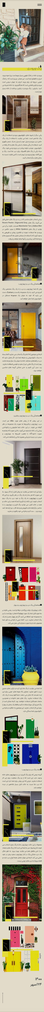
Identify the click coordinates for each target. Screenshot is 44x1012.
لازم (15, 695)
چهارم (21, 613)
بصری (22, 437)
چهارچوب (32, 498)
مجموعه (14, 295)
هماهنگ (9, 292)
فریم (25, 508)
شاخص (11, 784)
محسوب (39, 623)
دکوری (4, 142)
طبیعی (6, 232)
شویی (25, 75)
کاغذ (37, 154)
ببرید (6, 492)
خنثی (7, 219)
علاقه (12, 421)
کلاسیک (23, 151)
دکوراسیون (21, 135)
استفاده (10, 364)
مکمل (33, 851)
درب (30, 861)
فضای (34, 79)
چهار (13, 617)
